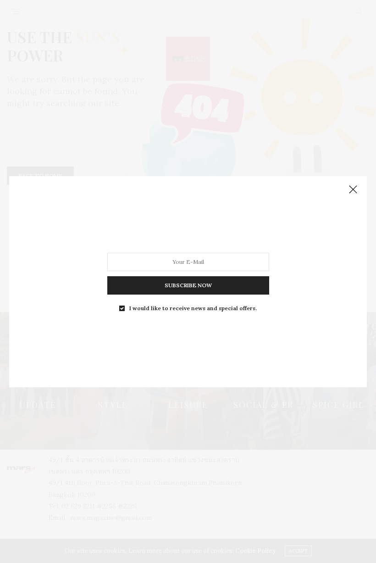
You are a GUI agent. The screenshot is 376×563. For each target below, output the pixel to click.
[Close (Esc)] (353, 190)
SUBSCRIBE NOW (188, 284)
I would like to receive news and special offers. (193, 308)
